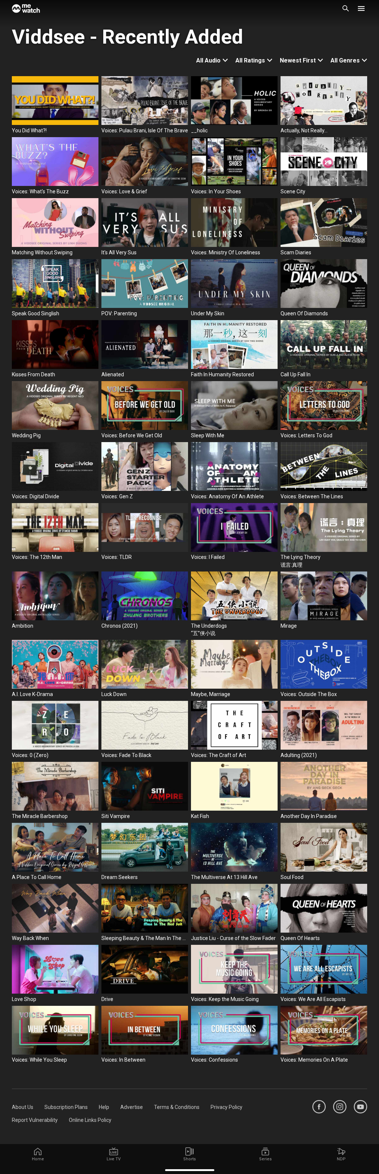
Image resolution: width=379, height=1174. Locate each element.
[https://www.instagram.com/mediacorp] (339, 1106)
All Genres (345, 60)
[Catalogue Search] (346, 8)
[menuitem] (22, 1107)
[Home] (26, 8)
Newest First (298, 60)
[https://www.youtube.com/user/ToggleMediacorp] (360, 1106)
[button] (361, 8)
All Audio (208, 60)
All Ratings (250, 60)
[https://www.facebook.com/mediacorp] (319, 1106)
